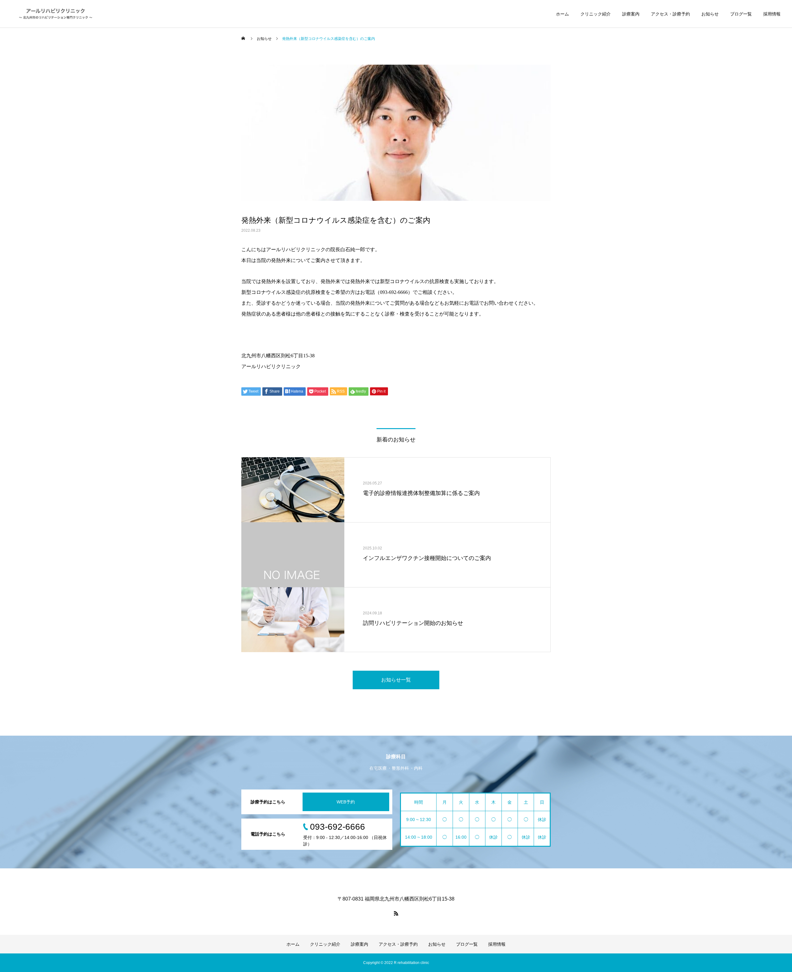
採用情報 (772, 13)
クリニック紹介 (595, 13)
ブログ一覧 (741, 13)
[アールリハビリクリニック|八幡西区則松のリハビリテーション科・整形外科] (56, 13)
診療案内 (630, 13)
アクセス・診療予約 (670, 13)
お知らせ (710, 13)
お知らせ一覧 (396, 679)
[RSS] (396, 913)
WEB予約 (346, 801)
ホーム (562, 13)
